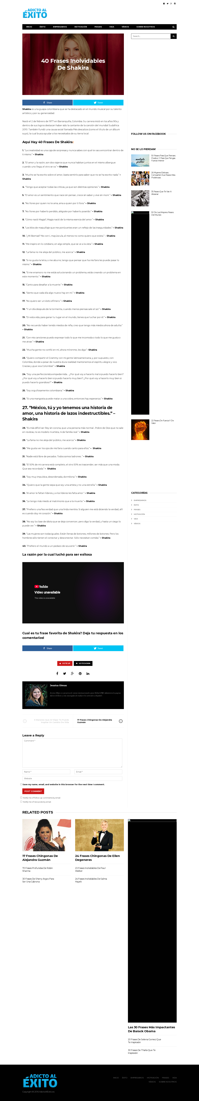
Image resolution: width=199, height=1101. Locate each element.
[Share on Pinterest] (80, 673)
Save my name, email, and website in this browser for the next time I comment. (64, 784)
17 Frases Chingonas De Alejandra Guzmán (94, 721)
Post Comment (33, 791)
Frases (98, 27)
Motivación (80, 27)
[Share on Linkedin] (88, 673)
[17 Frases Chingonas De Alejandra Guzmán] (46, 835)
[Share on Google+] (72, 673)
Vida (111, 27)
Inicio (29, 27)
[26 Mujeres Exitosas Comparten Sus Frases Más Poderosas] (140, 178)
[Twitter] (167, 3)
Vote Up (66, 663)
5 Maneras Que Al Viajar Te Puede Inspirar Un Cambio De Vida (51, 721)
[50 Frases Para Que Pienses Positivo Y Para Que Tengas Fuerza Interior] (140, 160)
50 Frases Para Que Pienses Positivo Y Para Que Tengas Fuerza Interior (163, 158)
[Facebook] (164, 3)
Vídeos (125, 27)
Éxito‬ (42, 27)
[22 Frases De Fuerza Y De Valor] (140, 429)
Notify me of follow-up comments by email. (42, 798)
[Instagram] (175, 3)
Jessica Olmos (58, 685)
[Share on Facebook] (57, 673)
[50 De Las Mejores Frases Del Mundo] (140, 313)
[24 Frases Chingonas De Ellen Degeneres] (99, 835)
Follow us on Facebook (148, 133)
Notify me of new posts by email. (37, 802)
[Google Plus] (171, 3)
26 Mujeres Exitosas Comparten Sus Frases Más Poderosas (163, 175)
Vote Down (84, 663)
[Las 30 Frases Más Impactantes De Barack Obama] (152, 921)
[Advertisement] (127, 13)
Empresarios (60, 27)
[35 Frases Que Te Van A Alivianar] (140, 198)
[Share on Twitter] (64, 673)
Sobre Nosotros (145, 27)
